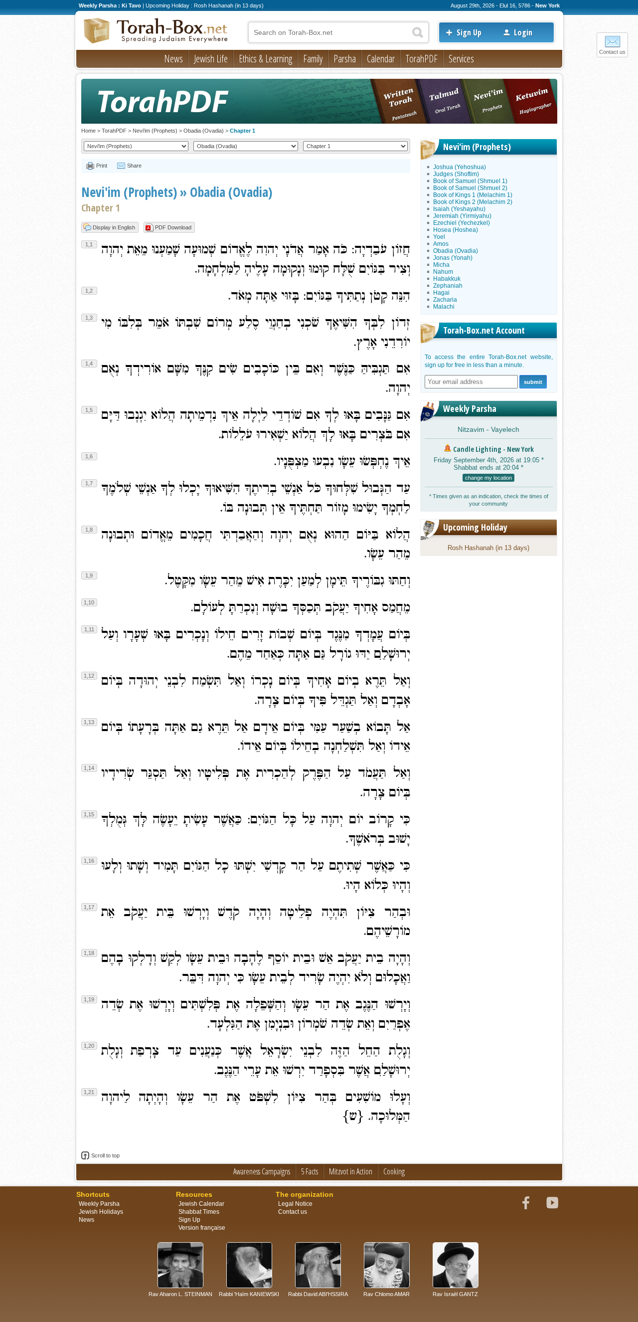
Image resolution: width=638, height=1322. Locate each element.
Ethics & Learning (265, 58)
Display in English (114, 227)
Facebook (526, 1203)
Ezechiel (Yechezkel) (461, 222)
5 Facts (309, 1171)
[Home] (156, 31)
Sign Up (469, 32)
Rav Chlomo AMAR (386, 1294)
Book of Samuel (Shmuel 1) (470, 181)
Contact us (612, 52)
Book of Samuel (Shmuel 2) (470, 188)
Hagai (441, 292)
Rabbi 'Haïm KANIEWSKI (249, 1294)
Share (134, 166)
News (173, 58)
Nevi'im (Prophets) (155, 131)
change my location (488, 478)
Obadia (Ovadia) (203, 131)
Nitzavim (471, 429)
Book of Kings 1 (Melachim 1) (472, 194)
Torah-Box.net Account (484, 330)
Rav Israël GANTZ (455, 1294)
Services (461, 58)
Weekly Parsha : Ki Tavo (110, 5)
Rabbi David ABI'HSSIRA (318, 1294)
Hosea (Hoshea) (455, 229)
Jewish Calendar (201, 1203)
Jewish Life (211, 58)
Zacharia (445, 299)
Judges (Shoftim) (456, 174)
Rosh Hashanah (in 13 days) (488, 548)
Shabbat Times (198, 1211)
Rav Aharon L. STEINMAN (180, 1294)
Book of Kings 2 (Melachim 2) (472, 201)
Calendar (381, 58)
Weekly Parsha (469, 408)
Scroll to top (105, 1155)
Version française (201, 1227)
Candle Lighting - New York (493, 449)
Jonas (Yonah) (453, 257)
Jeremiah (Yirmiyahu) (462, 215)
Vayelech (505, 429)
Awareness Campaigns (261, 1171)
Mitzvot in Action (350, 1171)
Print (101, 166)
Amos (441, 243)
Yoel (439, 236)
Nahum (443, 271)
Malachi (444, 306)
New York (547, 5)
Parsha (344, 58)
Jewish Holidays (101, 1211)
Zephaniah (448, 285)
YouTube (552, 1203)
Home (88, 131)
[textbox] (338, 32)
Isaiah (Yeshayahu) (459, 208)
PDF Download (173, 227)
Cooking (394, 1171)
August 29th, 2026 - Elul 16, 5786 (490, 5)
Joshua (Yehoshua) (459, 167)
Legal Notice (295, 1203)
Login (523, 32)
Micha (441, 264)
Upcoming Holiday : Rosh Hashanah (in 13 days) (205, 5)
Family (312, 58)
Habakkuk (447, 278)
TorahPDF (422, 58)
